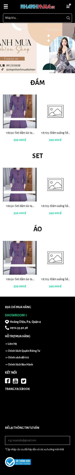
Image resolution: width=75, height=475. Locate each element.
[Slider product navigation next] (62, 120)
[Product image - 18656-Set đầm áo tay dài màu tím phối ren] (20, 111)
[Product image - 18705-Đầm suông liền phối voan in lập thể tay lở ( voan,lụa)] (55, 111)
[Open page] (37, 6)
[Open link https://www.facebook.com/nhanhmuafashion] (7, 380)
